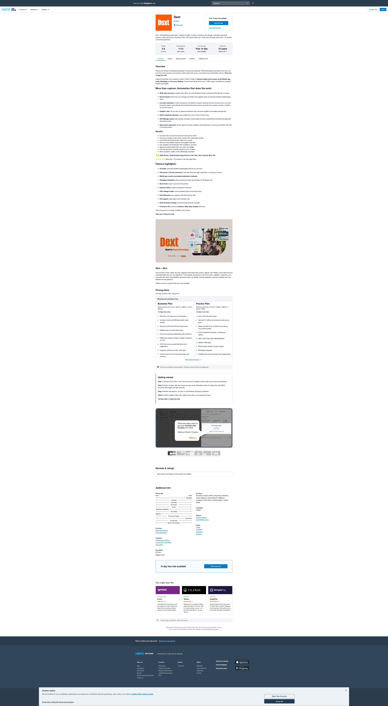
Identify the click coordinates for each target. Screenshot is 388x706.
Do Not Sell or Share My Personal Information (58, 702)
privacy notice (147, 694)
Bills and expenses (162, 530)
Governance (140, 668)
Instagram (199, 532)
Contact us (140, 678)
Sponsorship (140, 670)
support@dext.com (202, 520)
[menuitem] (23, 9)
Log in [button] (383, 9)
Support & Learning (222, 661)
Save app (179, 25)
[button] (194, 241)
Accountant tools (161, 532)
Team (138, 666)
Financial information (165, 668)
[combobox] (196, 620)
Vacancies (181, 666)
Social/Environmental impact (145, 675)
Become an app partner (167, 641)
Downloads (200, 670)
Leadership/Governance (165, 673)
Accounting (159, 545)
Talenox (186, 599)
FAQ (160, 675)
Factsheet (200, 666)
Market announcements (165, 670)
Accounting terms (221, 668)
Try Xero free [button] (373, 9)
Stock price (162, 666)
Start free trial (216, 566)
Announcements (201, 668)
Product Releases (221, 665)
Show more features (192, 360)
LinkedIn (199, 534)
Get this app (218, 23)
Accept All (279, 701)
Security (139, 673)
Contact (199, 673)
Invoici (159, 599)
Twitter (198, 527)
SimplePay (213, 599)
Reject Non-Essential (279, 696)
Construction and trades (163, 542)
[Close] (253, 3)
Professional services (163, 540)
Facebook (199, 529)
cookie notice (136, 694)
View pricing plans (215, 28)
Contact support (201, 517)
